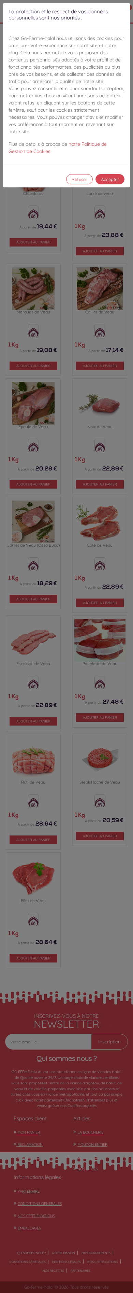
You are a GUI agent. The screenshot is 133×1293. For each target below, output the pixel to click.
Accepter (110, 179)
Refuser (79, 179)
